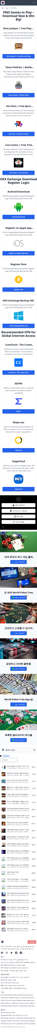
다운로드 (32, 942)
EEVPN (18, 383)
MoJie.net (18, 422)
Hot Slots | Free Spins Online (18, 106)
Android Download (18, 191)
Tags (7, 8)
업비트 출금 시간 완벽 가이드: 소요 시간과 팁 (15, 977)
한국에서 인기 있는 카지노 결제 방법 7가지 (14, 960)
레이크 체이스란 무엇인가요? (10, 983)
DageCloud (18, 461)
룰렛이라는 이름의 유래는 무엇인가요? (13, 985)
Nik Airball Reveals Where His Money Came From (17, 995)
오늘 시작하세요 (18, 562)
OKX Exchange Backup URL (18, 300)
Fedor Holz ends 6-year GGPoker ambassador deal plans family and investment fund (17, 1001)
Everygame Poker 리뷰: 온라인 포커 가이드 (14, 1015)
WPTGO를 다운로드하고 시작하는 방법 (13, 965)
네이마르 (13, 8)
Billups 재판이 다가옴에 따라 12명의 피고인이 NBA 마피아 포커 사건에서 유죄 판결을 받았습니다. (18, 1004)
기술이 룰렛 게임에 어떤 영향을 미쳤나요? (14, 988)
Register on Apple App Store (18, 227)
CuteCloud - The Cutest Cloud (18, 344)
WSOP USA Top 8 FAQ (8, 1012)
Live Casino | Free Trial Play (18, 144)
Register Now (18, 264)
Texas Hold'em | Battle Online (18, 67)
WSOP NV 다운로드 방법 (8, 980)
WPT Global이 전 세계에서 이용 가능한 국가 (14, 968)
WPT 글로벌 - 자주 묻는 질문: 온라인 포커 (14, 971)
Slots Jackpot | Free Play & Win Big (18, 28)
